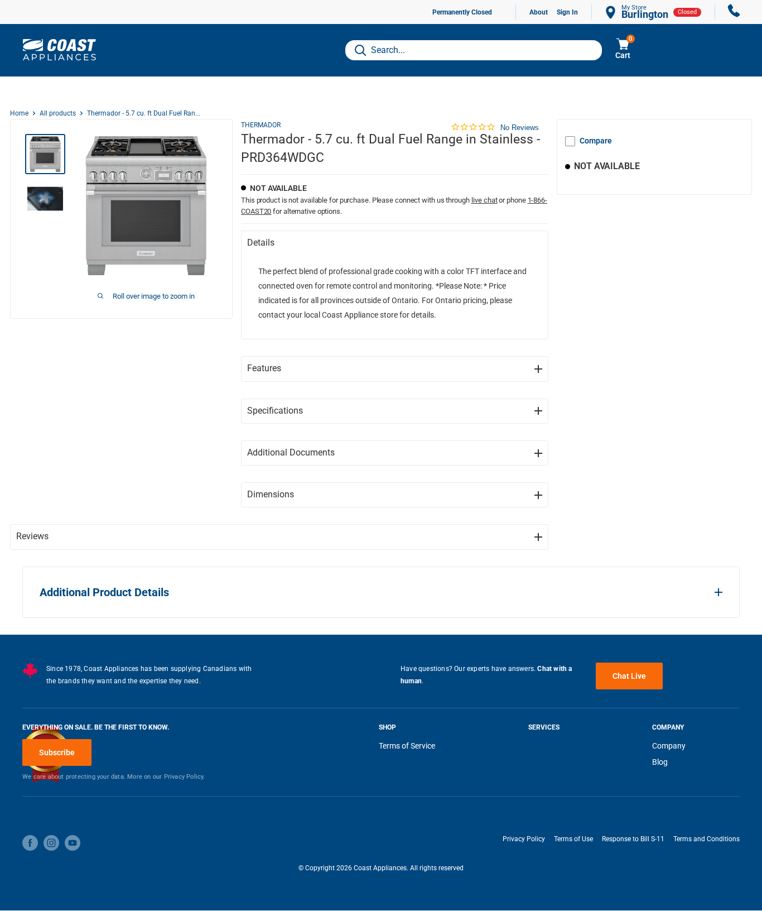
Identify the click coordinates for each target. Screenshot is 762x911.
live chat (484, 200)
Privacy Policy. (184, 776)
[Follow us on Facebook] (30, 843)
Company (669, 745)
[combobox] (473, 50)
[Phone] (734, 12)
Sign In (567, 12)
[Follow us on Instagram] (51, 843)
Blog (660, 761)
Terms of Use (573, 839)
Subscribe (57, 752)
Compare (596, 140)
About (538, 12)
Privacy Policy (524, 839)
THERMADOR (261, 125)
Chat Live (629, 676)
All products (58, 113)
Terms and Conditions (706, 839)
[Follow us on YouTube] (72, 843)
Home (19, 113)
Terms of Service (407, 745)
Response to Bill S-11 (633, 839)
